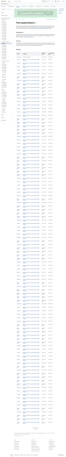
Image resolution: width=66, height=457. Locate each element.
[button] (5, 15)
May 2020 (18, 314)
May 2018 (18, 397)
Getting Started (11, 6)
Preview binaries (16, 446)
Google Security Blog (34, 446)
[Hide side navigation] (12, 455)
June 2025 (18, 104)
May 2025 (18, 108)
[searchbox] (6, 9)
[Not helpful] (54, 19)
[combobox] (46, 1)
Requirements (16, 443)
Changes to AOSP (49, 14)
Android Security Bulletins (42, 27)
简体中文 (35, 59)
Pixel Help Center (51, 443)
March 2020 (19, 321)
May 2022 (18, 230)
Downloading (16, 444)
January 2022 (19, 244)
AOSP (17, 19)
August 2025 (19, 97)
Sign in (64, 1)
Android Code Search (17, 1)
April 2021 (18, 275)
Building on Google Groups (35, 449)
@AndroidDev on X (34, 443)
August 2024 (19, 136)
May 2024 (18, 146)
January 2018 (19, 411)
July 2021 (18, 265)
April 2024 (18, 150)
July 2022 (18, 223)
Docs (9, 1)
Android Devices (39, 6)
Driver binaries (16, 449)
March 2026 (19, 73)
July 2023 (18, 181)
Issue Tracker (51, 449)
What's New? (3, 6)
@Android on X (33, 441)
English (24, 59)
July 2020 (18, 307)
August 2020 (19, 303)
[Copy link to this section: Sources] (22, 41)
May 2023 (18, 188)
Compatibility (31, 6)
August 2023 (19, 178)
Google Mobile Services (52, 446)
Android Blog (33, 444)
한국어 (29, 59)
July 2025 (18, 101)
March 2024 (19, 153)
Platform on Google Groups (35, 447)
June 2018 (18, 394)
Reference (53, 6)
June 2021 (18, 268)
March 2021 (19, 279)
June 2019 (18, 352)
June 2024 (18, 143)
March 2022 (19, 237)
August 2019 (19, 345)
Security (17, 6)
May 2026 (18, 66)
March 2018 (19, 404)
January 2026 (19, 80)
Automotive (46, 6)
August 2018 (19, 387)
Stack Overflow (51, 447)
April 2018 (18, 401)
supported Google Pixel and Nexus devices (38, 28)
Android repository (17, 441)
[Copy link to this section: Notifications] (24, 32)
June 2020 (18, 310)
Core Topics (24, 6)
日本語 (27, 59)
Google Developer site (30, 36)
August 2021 (19, 261)
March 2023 (19, 195)
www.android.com (51, 444)
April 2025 (18, 111)
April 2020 (18, 317)
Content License (41, 433)
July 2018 (18, 390)
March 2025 (19, 115)
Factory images (16, 447)
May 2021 (18, 272)
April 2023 (18, 192)
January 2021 (19, 286)
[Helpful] (53, 19)
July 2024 (18, 139)
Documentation (4, 3)
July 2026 (18, 59)
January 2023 (19, 202)
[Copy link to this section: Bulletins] (22, 49)
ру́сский (32, 59)
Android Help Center (52, 441)
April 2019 (18, 359)
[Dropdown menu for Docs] (11, 1)
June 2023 (18, 185)
